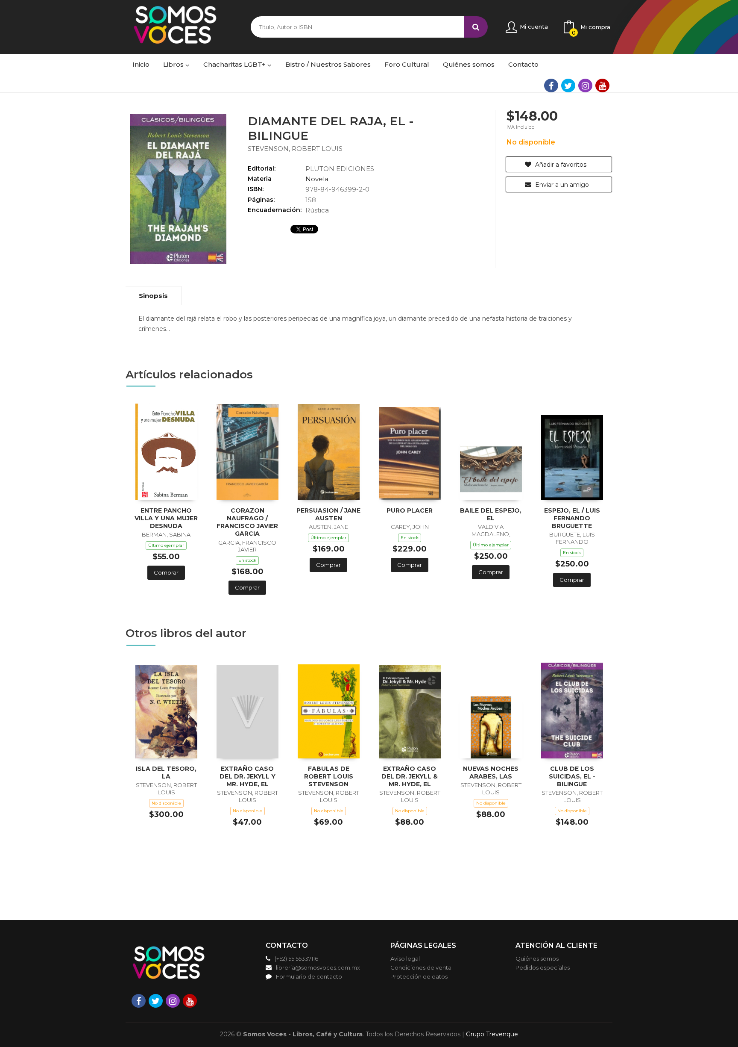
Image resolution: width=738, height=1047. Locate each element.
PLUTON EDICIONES (339, 169)
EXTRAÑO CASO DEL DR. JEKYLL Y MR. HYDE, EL (247, 776)
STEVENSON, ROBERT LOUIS (295, 149)
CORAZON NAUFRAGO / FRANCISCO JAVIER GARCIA (247, 522)
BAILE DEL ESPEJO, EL (490, 514)
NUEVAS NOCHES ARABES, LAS (490, 772)
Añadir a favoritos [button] (559, 164)
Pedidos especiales (542, 967)
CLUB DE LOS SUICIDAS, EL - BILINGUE (572, 776)
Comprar (166, 572)
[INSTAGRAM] (585, 85)
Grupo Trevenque (492, 1034)
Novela (316, 179)
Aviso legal (405, 958)
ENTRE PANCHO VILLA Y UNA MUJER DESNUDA (166, 518)
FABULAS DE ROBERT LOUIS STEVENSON (328, 776)
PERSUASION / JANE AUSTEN (328, 514)
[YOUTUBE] (602, 85)
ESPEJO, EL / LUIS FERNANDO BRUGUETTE (572, 518)
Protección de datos (419, 976)
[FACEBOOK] (551, 85)
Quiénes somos (537, 958)
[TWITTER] (568, 85)
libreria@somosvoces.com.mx (318, 967)
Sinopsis (153, 296)
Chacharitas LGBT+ (235, 64)
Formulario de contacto (309, 976)
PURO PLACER (410, 510)
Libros (174, 64)
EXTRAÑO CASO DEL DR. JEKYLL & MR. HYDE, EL (409, 776)
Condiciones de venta (420, 967)
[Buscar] (476, 27)
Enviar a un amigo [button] (561, 185)
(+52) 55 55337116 (296, 958)
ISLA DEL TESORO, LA (166, 772)
